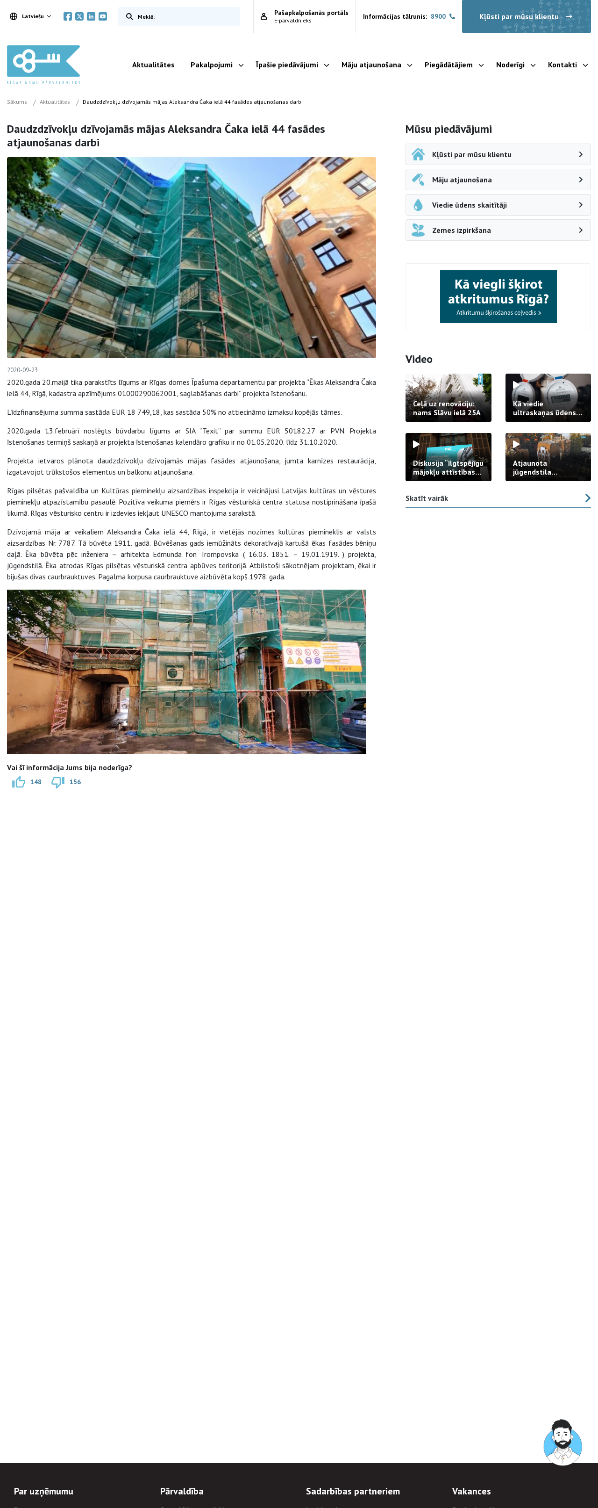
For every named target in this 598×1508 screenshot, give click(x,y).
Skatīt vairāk (427, 498)
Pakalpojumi (212, 64)
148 (36, 781)
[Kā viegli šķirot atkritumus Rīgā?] (498, 296)
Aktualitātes (153, 64)
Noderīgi (510, 64)
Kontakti (562, 64)
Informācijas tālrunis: (404, 16)
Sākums (17, 101)
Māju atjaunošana (371, 64)
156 (75, 781)
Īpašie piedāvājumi (287, 64)
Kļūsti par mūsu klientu (519, 16)
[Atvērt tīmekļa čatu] (563, 1443)
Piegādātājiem (449, 64)
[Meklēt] (127, 16)
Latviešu (33, 16)
